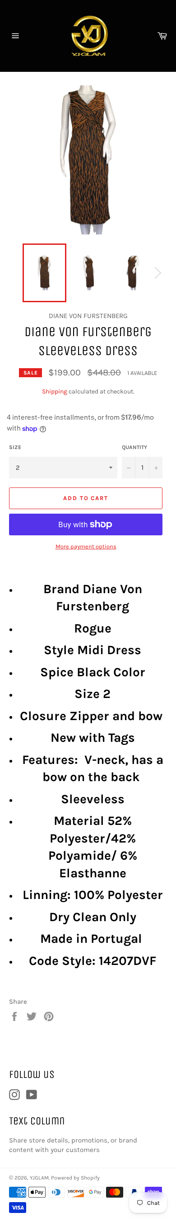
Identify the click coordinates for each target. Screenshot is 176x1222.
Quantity (134, 447)
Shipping (54, 391)
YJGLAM (39, 1178)
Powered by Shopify (75, 1178)
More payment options (86, 546)
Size (15, 447)
